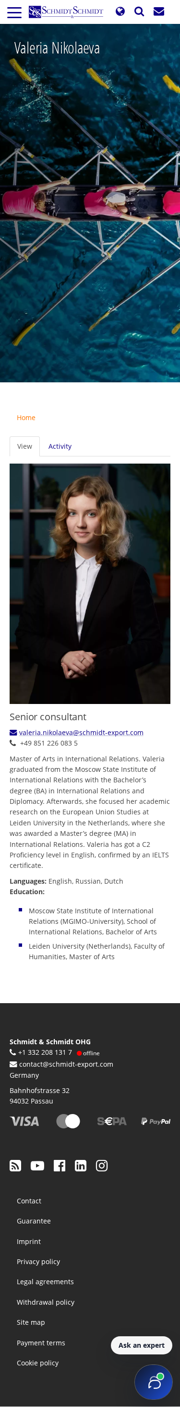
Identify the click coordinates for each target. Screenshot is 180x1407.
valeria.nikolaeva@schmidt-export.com (81, 732)
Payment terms (41, 1342)
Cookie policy (38, 1362)
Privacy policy (38, 1261)
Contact (29, 1200)
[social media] (15, 1165)
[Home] (69, 12)
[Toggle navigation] (14, 12)
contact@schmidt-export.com (66, 1064)
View (24, 446)
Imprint (29, 1241)
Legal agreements (45, 1281)
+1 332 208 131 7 (45, 1052)
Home (26, 417)
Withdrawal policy (45, 1302)
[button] (120, 12)
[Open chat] (153, 1382)
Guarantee (34, 1220)
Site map (31, 1322)
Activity (60, 446)
